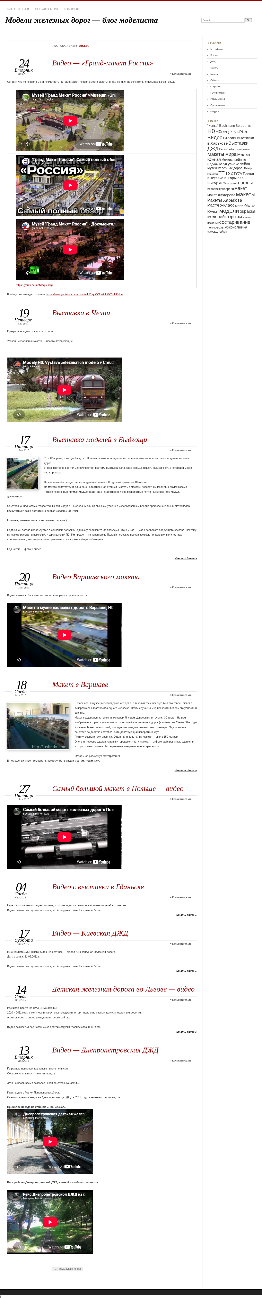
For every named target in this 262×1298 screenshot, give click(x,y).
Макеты (214, 67)
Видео (214, 137)
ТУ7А (238, 174)
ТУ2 (229, 173)
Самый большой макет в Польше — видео (118, 788)
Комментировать (181, 73)
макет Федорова (221, 195)
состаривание (234, 222)
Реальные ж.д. (217, 99)
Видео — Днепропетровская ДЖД (105, 1050)
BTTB (248, 126)
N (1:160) (231, 132)
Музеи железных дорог (224, 168)
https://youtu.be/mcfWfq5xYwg (34, 285)
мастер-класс (221, 205)
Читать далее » (186, 558)
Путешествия (217, 92)
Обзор (247, 168)
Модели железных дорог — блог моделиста (81, 20)
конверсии (226, 189)
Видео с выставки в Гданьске (98, 886)
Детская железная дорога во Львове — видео (123, 989)
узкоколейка (236, 227)
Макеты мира (222, 154)
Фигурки (214, 111)
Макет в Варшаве (80, 684)
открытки (233, 217)
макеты (245, 194)
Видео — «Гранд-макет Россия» (103, 63)
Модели (214, 74)
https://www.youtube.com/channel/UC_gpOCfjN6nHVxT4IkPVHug (85, 294)
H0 (211, 131)
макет (240, 188)
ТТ (221, 173)
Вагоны (214, 55)
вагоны (245, 182)
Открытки (215, 86)
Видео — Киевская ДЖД (90, 933)
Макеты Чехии (242, 149)
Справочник (71, 9)
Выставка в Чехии (81, 313)
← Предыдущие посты (67, 1268)
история (213, 189)
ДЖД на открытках (46, 9)
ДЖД (212, 61)
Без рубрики (216, 49)
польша (247, 217)
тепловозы (215, 227)
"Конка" (213, 125)
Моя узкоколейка (234, 164)
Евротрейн (226, 149)
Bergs (240, 125)
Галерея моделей (18, 9)
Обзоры (214, 80)
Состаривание (217, 105)
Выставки (238, 143)
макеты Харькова (224, 200)
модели (229, 211)
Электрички (230, 183)
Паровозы (212, 174)
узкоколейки (217, 231)
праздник (213, 222)
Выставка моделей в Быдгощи (99, 439)
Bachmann (227, 125)
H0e (220, 131)
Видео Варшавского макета (96, 576)
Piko (243, 132)
